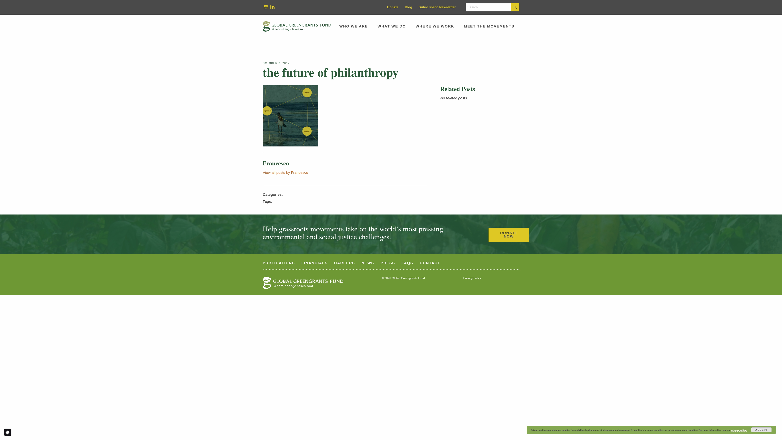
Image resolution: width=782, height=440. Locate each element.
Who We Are (353, 26)
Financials (314, 263)
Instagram (264, 7)
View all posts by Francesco (285, 172)
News (367, 263)
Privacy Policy (472, 278)
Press (388, 263)
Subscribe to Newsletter (437, 7)
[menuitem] (266, 7)
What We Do (392, 26)
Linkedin (270, 7)
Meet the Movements (489, 26)
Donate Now (509, 235)
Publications (279, 263)
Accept (761, 430)
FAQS (407, 263)
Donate (392, 7)
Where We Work (435, 26)
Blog (408, 7)
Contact (430, 263)
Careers (344, 263)
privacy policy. (739, 429)
